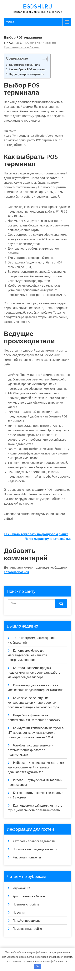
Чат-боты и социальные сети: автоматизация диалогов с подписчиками (31, 750)
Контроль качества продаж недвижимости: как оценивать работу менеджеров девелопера (34, 672)
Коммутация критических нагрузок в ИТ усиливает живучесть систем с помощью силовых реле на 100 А (36, 732)
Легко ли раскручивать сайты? (48, 539)
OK (37, 966)
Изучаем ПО (21, 888)
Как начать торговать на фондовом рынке (36, 534)
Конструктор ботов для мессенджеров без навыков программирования (27, 655)
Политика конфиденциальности (35, 849)
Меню (10, 22)
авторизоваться (16, 572)
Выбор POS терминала (24, 64)
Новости (18, 912)
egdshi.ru (37, 6)
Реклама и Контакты (26, 857)
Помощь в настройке (27, 929)
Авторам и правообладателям (33, 841)
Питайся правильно (26, 921)
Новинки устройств (26, 904)
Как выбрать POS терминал (28, 69)
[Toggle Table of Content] (42, 59)
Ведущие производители (26, 74)
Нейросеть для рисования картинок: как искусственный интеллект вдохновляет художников (36, 767)
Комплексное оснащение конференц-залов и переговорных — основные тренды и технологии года (33, 702)
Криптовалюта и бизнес (22, 47)
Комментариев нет (41, 42)
